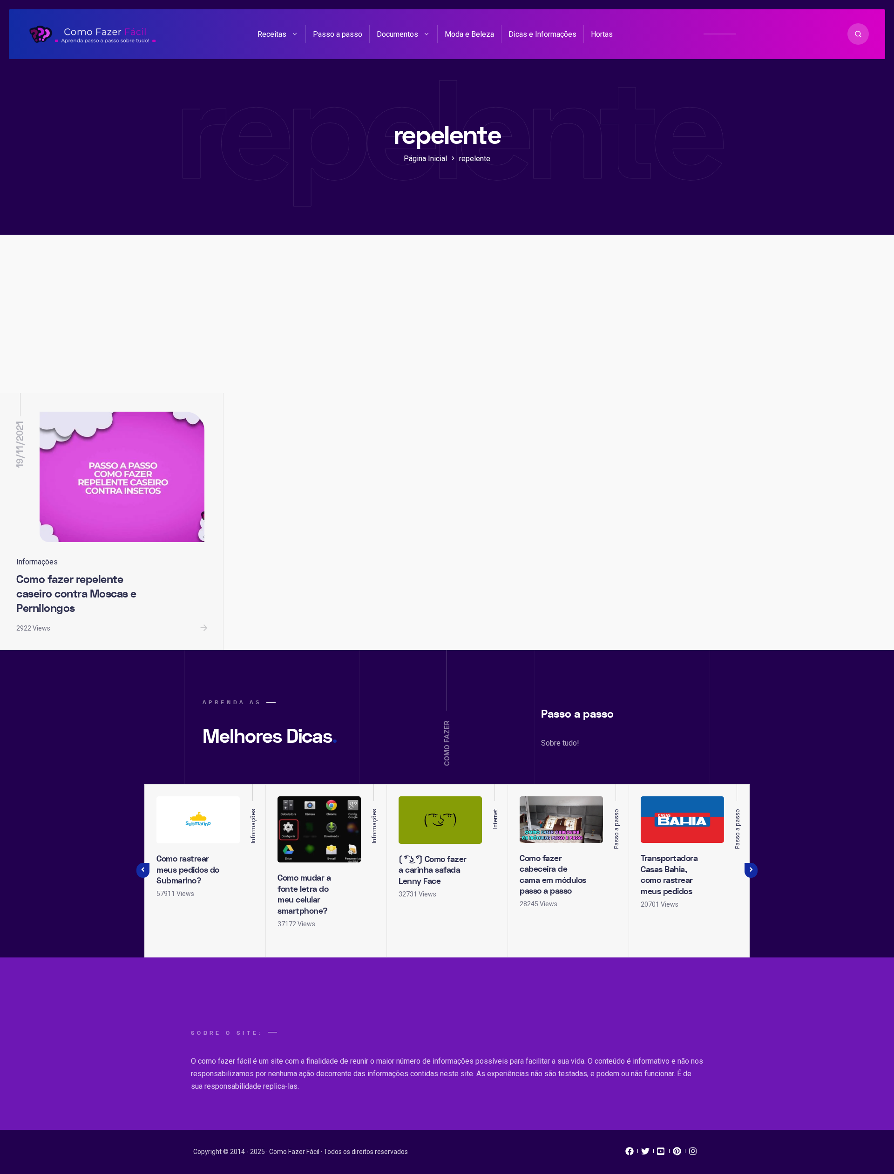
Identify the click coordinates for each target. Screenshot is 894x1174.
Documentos (397, 34)
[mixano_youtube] (661, 1153)
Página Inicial (425, 158)
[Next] (751, 870)
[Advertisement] (447, 323)
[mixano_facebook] (630, 1153)
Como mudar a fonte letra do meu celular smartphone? (304, 894)
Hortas (602, 34)
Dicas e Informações (542, 34)
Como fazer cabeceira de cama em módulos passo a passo (553, 875)
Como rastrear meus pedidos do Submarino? (187, 870)
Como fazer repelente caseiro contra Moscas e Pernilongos (76, 594)
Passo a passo (337, 34)
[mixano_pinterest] (677, 1153)
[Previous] (142, 870)
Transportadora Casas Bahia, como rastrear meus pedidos (669, 875)
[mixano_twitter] (645, 1153)
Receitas (271, 34)
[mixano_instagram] (693, 1153)
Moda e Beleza (469, 34)
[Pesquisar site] (858, 34)
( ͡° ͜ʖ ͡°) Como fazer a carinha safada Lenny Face (433, 870)
